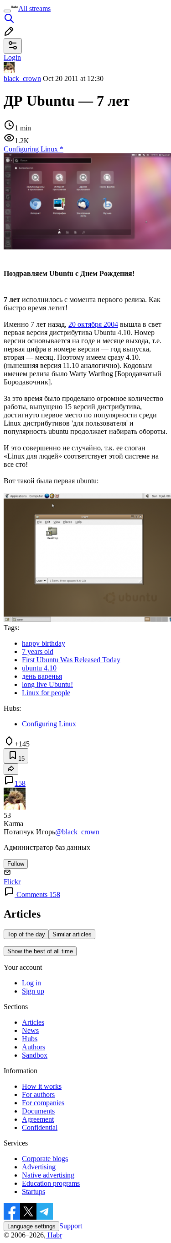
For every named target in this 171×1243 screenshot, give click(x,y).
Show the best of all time (40, 951)
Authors (33, 1047)
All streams (34, 8)
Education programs (51, 1183)
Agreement (38, 1119)
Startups (33, 1191)
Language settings (31, 1226)
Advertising (39, 1167)
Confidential (39, 1127)
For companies (43, 1103)
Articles (33, 1022)
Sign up (33, 991)
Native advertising (48, 1175)
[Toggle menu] (7, 11)
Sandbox (34, 1055)
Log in (31, 983)
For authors (38, 1094)
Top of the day (26, 934)
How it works (42, 1086)
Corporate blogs (45, 1158)
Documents (38, 1111)
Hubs (29, 1039)
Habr (54, 1235)
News (30, 1030)
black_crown (22, 78)
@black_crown (77, 832)
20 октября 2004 (93, 324)
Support (70, 1226)
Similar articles (72, 934)
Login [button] (12, 57)
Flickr (12, 882)
